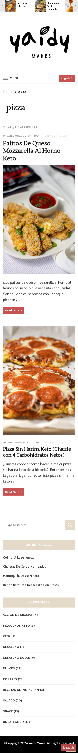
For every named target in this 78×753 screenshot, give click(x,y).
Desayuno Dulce (16, 658)
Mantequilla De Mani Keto (21, 576)
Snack (64, 135)
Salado (50, 135)
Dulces (9, 668)
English (68, 747)
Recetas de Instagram (21, 690)
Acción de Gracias (18, 615)
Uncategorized (15, 722)
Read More (12, 310)
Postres (10, 679)
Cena (7, 636)
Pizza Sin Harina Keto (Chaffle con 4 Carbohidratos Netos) (37, 452)
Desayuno (11, 647)
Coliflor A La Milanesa (18, 557)
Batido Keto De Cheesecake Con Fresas (31, 585)
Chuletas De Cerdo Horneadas (24, 566)
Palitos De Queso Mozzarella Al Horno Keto (32, 150)
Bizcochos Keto (16, 625)
